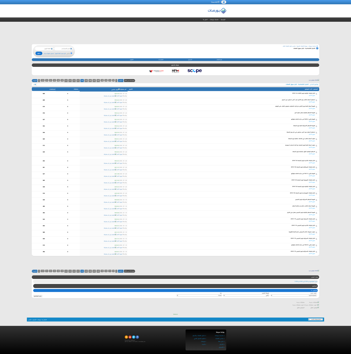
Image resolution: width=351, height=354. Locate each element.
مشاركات (76, 89)
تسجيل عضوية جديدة (49, 53)
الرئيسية (223, 19)
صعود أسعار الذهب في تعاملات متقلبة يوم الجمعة (301, 139)
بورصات (39, 320)
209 (86, 80)
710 (47, 80)
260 (58, 80)
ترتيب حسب (313, 293)
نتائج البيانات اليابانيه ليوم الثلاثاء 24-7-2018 (303, 93)
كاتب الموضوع (308, 89)
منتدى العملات (219, 338)
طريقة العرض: (265, 293)
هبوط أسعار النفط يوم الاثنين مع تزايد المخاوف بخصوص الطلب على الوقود (295, 106)
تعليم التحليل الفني (199, 338)
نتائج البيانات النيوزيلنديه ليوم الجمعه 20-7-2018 (302, 193)
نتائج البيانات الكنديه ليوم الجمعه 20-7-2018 (303, 161)
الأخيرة (35, 80)
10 (113, 80)
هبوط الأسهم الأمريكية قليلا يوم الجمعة (304, 126)
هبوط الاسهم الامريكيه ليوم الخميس (305, 199)
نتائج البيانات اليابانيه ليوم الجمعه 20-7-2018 (303, 186)
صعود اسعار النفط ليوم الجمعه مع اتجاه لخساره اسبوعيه (300, 145)
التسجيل (190, 60)
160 (106, 80)
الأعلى (29, 320)
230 (62, 80)
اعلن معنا (220, 341)
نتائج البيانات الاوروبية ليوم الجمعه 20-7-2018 (303, 180)
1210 (42, 80)
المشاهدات (52, 89)
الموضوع (315, 89)
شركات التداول (175, 65)
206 (98, 80)
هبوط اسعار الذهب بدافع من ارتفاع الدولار (303, 206)
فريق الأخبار (312, 95)
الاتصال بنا (44, 320)
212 (74, 80)
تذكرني (68, 53)
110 (110, 80)
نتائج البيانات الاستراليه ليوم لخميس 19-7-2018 (303, 251)
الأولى (121, 80)
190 (102, 80)
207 (94, 80)
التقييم (131, 89)
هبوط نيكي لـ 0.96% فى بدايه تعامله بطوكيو (303, 119)
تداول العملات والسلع (199, 335)
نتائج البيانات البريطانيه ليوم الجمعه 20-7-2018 (303, 167)
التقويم (131, 60)
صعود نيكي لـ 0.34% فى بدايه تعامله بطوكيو (303, 245)
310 (54, 80)
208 (90, 80)
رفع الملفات (219, 60)
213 (70, 80)
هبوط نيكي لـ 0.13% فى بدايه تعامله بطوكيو (303, 174)
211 (78, 80)
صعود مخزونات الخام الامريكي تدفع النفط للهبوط (302, 232)
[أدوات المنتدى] (35, 84)
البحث (203, 344)
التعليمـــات (160, 60)
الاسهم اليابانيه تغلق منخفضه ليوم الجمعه (303, 152)
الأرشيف (34, 320)
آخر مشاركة (123, 89)
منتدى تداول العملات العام (289, 46)
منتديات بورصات (214, 19)
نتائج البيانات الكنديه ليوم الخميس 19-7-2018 (303, 225)
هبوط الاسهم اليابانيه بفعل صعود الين (305, 113)
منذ (221, 293)
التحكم (221, 344)
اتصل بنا (205, 19)
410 (51, 80)
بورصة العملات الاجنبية (302, 46)
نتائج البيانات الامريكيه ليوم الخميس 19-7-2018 (303, 219)
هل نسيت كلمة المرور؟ (60, 53)
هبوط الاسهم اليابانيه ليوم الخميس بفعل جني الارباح (301, 212)
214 (66, 80)
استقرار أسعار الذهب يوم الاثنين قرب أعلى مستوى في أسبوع (298, 100)
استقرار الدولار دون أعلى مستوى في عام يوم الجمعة (301, 132)
